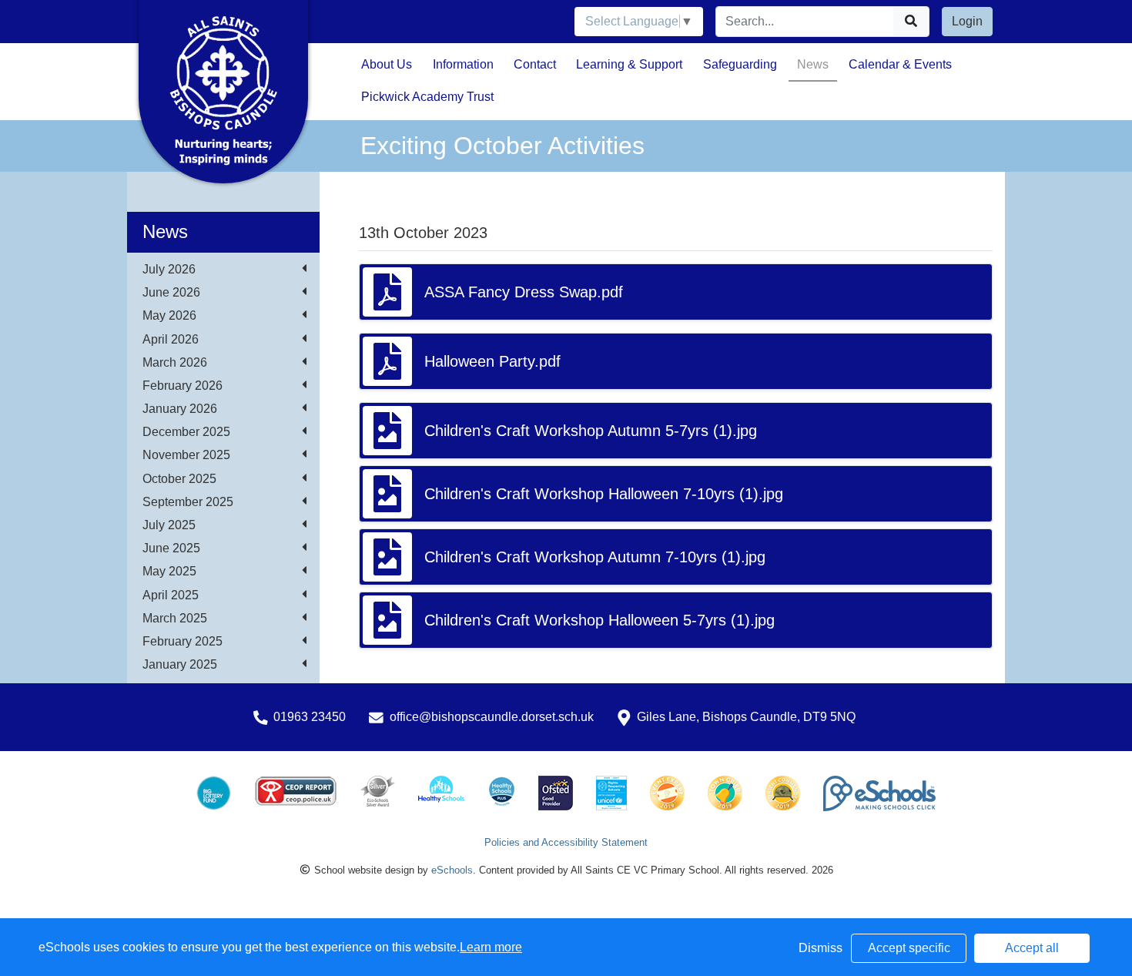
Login (967, 21)
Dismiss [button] (820, 947)
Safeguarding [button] (740, 64)
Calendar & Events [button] (900, 64)
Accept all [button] (1032, 947)
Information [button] (463, 64)
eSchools (452, 870)
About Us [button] (386, 64)
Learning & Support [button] (629, 64)
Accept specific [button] (909, 947)
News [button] (813, 64)
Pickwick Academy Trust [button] (427, 96)
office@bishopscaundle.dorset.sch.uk (492, 716)
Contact (535, 64)
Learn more (491, 947)
